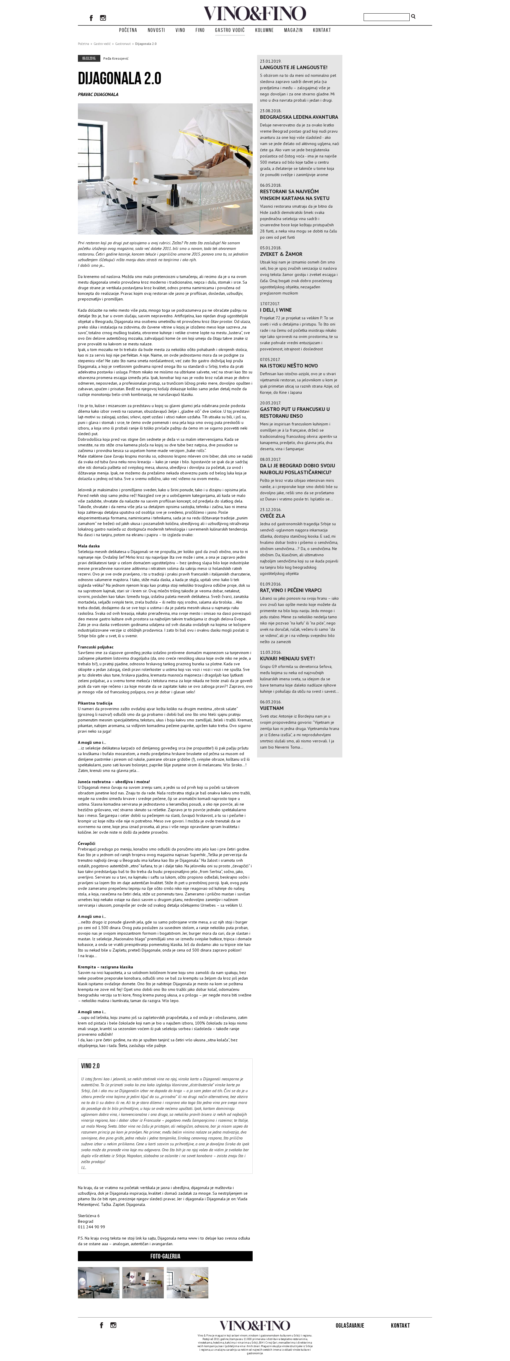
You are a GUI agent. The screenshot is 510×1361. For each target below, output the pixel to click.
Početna (128, 30)
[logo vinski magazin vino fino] (255, 19)
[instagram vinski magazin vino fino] (103, 18)
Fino (200, 30)
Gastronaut (123, 44)
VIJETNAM (272, 708)
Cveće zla (272, 515)
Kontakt (322, 30)
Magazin (293, 30)
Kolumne (264, 30)
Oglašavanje (350, 1325)
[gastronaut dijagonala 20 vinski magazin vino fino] (99, 1297)
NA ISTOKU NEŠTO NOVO (289, 365)
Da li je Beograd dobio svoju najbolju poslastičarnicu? (297, 469)
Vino (180, 30)
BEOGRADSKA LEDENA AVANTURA (299, 116)
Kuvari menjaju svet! (287, 658)
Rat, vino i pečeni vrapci (291, 590)
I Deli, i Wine (276, 309)
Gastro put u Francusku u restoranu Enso (295, 412)
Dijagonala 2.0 (145, 44)
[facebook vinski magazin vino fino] (91, 18)
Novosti (156, 30)
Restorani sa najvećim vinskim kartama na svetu (294, 194)
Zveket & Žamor (281, 254)
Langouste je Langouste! (293, 67)
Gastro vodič (230, 30)
